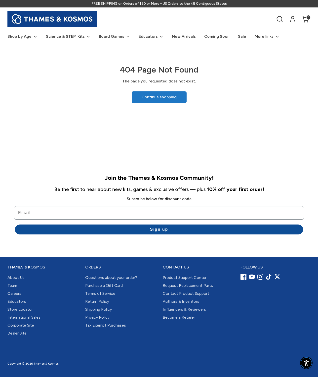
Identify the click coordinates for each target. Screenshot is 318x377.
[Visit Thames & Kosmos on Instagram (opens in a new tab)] (260, 277)
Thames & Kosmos (46, 363)
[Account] (293, 19)
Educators (149, 36)
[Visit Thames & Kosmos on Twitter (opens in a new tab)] (277, 277)
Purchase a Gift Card (104, 285)
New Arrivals (184, 36)
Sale (242, 36)
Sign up (159, 229)
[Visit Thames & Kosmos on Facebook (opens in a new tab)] (243, 277)
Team (12, 285)
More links (265, 36)
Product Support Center (184, 277)
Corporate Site (20, 325)
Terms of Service (100, 293)
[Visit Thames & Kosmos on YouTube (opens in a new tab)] (252, 277)
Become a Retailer (179, 317)
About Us (16, 277)
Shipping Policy (98, 309)
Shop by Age (20, 36)
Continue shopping (159, 97)
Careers (14, 293)
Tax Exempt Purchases (105, 325)
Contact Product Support (186, 293)
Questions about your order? (111, 277)
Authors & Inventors (181, 301)
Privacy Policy (97, 317)
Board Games (112, 36)
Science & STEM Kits (66, 36)
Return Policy (97, 301)
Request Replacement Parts (188, 285)
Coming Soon (217, 36)
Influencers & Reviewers (184, 309)
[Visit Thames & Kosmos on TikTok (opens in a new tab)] (269, 277)
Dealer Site (17, 333)
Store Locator (20, 309)
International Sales (23, 317)
